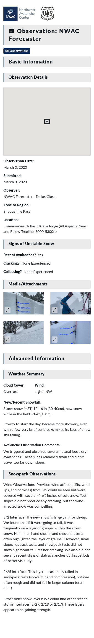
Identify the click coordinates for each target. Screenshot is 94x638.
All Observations (17, 51)
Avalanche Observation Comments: (31, 445)
